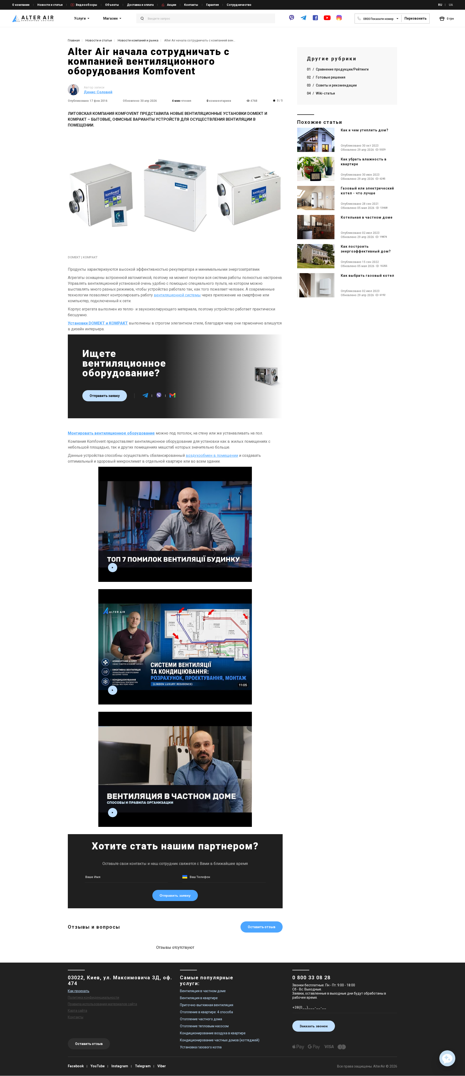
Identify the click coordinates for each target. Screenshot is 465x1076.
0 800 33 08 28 (311, 978)
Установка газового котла (201, 1047)
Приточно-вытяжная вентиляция (206, 1005)
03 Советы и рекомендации (332, 85)
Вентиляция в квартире (199, 998)
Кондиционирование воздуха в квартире (213, 1033)
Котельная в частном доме (367, 217)
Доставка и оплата (140, 5)
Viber (161, 1066)
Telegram (143, 1066)
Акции (171, 5)
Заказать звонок (314, 1026)
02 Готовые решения (326, 77)
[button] (447, 1058)
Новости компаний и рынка (138, 40)
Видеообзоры (86, 5)
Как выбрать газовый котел (367, 275)
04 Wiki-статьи (321, 93)
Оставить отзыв (261, 927)
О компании (20, 5)
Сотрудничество (239, 5)
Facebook (76, 1066)
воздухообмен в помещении (212, 455)
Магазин (110, 18)
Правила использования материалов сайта (102, 1004)
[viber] (291, 19)
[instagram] (339, 19)
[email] (172, 397)
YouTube (98, 1066)
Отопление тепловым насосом (204, 1026)
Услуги (80, 18)
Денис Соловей (98, 92)
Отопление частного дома (201, 1019)
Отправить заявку (105, 396)
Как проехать (78, 991)
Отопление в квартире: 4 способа (206, 1012)
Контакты (191, 5)
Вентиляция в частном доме (203, 991)
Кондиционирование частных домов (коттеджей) (219, 1040)
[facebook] (315, 19)
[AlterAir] (33, 18)
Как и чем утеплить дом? (364, 130)
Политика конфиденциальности (93, 997)
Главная (74, 40)
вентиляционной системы (177, 295)
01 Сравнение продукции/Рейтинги (338, 69)
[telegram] (303, 19)
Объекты (112, 5)
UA (451, 5)
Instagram (119, 1066)
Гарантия (212, 5)
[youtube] (327, 20)
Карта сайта (77, 1011)
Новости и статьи (49, 5)
